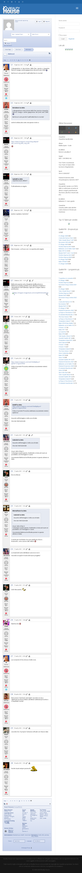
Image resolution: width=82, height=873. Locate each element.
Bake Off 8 (62, 334)
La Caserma (62, 332)
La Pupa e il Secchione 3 (66, 319)
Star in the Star (63, 372)
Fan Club (18, 49)
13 (20, 60)
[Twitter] (4, 2)
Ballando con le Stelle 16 (66, 325)
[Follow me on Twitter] (6, 98)
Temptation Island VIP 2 (66, 340)
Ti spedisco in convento (66, 278)
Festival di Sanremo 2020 (66, 366)
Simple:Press (26, 848)
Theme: (10, 841)
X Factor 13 (62, 345)
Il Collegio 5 (62, 289)
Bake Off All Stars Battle (66, 323)
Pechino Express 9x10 (65, 255)
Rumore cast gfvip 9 (65, 152)
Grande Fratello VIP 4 (65, 338)
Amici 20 (61, 370)
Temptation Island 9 (65, 379)
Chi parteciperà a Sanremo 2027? (69, 180)
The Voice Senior (64, 317)
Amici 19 (61, 357)
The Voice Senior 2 (64, 351)
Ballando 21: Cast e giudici (67, 201)
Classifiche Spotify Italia (66, 139)
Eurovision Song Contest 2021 (68, 285)
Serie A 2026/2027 (64, 173)
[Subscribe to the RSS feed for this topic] (49, 53)
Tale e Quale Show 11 (65, 291)
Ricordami (63, 35)
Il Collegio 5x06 (63, 264)
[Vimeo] (11, 2)
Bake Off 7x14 (63, 251)
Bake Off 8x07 (63, 261)
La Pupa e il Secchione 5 (66, 381)
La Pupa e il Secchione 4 (66, 312)
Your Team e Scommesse (66, 163)
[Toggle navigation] (77, 8)
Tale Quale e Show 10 (65, 336)
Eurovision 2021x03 (64, 242)
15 (25, 60)
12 (18, 60)
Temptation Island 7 (65, 321)
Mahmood (28, 49)
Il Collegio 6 (62, 308)
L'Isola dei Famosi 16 (65, 302)
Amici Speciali (63, 342)
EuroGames (62, 304)
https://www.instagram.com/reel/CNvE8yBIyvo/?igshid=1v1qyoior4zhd (25, 362)
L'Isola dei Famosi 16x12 (66, 238)
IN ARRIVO (62, 150)
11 (16, 60)
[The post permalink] (28, 65)
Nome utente (63, 21)
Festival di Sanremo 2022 (66, 310)
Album (61, 143)
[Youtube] (19, 2)
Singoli (61, 156)
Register (47, 21)
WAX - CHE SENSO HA (65, 158)
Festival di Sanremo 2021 (66, 362)
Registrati (71, 39)
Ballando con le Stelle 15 (66, 364)
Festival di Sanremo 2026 (66, 178)
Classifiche (62, 137)
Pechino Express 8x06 (65, 257)
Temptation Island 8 (65, 349)
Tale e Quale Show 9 (65, 375)
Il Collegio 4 (62, 280)
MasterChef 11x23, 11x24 (66, 253)
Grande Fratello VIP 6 (65, 377)
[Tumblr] (15, 2)
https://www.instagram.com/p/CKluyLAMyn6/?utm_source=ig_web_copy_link (24, 142)
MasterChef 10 (63, 306)
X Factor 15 (62, 347)
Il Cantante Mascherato (66, 368)
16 (27, 60)
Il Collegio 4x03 (63, 244)
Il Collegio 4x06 (63, 236)
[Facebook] (8, 2)
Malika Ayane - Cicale (65, 145)
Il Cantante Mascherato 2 (66, 315)
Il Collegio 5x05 (63, 259)
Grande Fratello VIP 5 (65, 360)
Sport (60, 171)
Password (62, 28)
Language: (29, 841)
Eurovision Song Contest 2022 (68, 297)
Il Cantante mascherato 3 (66, 383)
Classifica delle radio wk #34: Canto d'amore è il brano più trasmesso (67, 210)
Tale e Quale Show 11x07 (66, 240)
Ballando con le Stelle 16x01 (67, 249)
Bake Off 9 (62, 355)
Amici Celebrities (64, 353)
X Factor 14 (62, 327)
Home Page (8, 49)
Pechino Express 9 (64, 293)
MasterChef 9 (63, 295)
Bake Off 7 (62, 330)
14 (22, 60)
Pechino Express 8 (64, 282)
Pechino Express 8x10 (65, 247)
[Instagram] (22, 2)
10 (14, 60)
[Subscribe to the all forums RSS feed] (4, 804)
